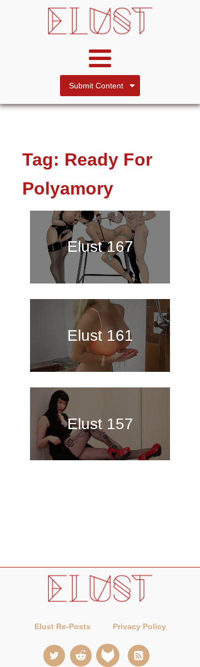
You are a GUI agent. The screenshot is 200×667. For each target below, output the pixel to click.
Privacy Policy (139, 626)
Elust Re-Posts (62, 626)
